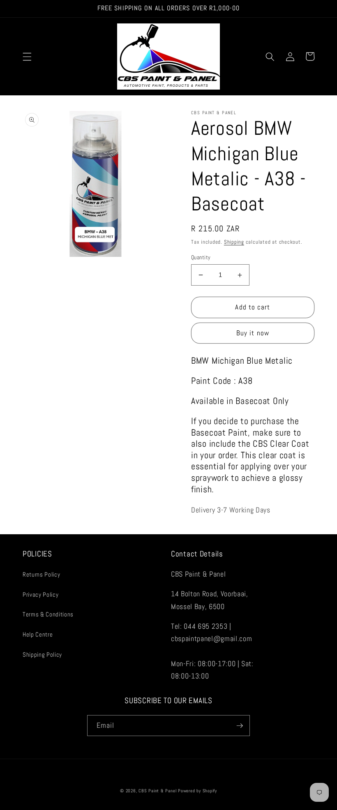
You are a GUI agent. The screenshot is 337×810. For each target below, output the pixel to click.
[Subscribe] (239, 725)
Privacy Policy (40, 595)
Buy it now (252, 333)
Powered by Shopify (197, 791)
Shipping (234, 241)
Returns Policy (41, 574)
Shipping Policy (42, 655)
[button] (27, 56)
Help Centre (38, 634)
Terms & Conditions (48, 614)
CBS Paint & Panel (157, 791)
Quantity (201, 257)
